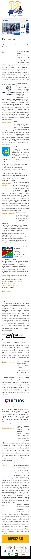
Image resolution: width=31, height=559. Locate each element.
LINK (8, 144)
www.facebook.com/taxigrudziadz (10, 285)
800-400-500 (18, 281)
